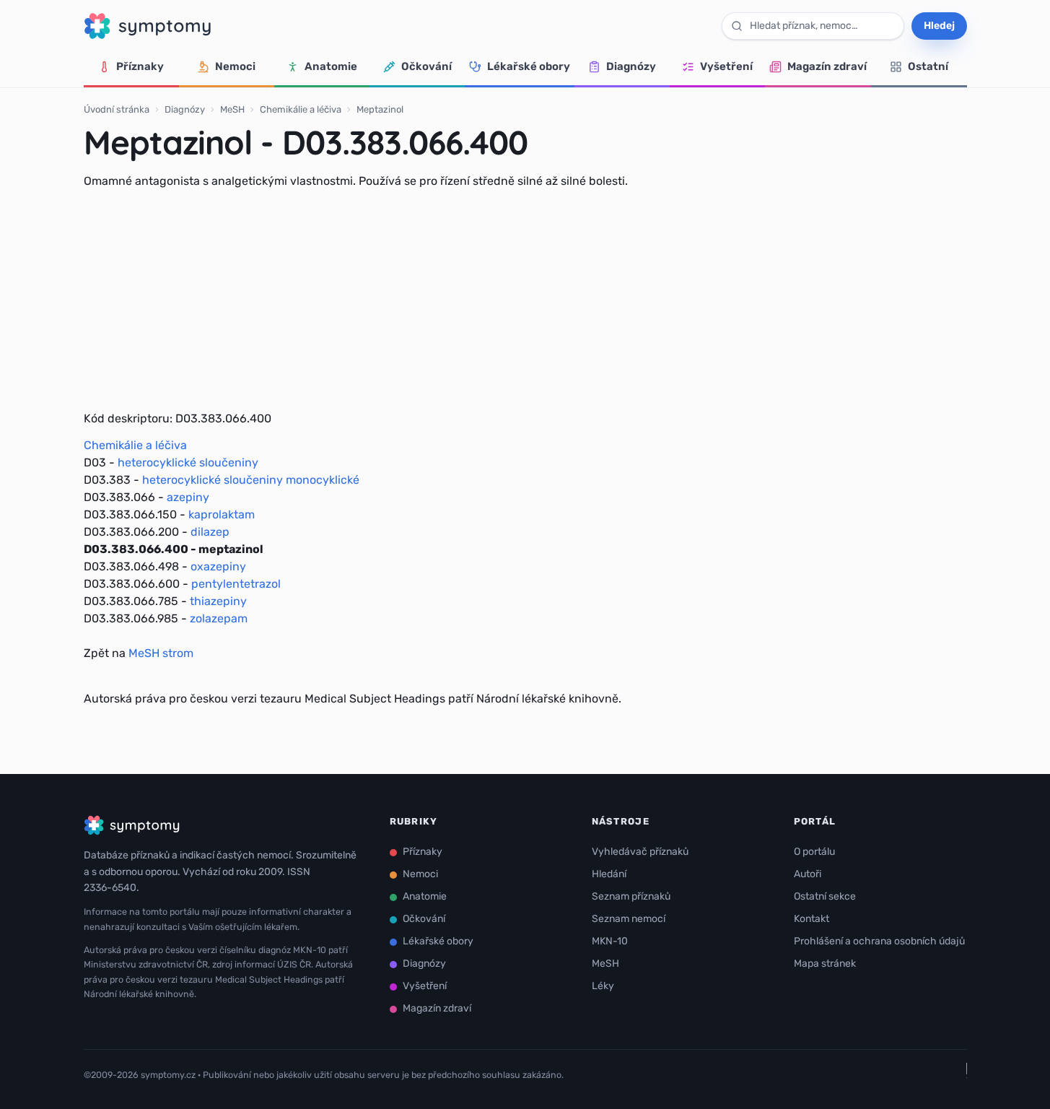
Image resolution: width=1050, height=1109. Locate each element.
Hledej (939, 25)
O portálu (814, 851)
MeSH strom (160, 653)
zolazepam (219, 618)
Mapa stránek (825, 963)
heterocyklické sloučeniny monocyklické (250, 480)
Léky (603, 986)
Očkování (426, 66)
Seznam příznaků (631, 896)
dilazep (210, 532)
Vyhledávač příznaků (640, 851)
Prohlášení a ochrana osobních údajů (879, 941)
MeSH (232, 109)
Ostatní (928, 66)
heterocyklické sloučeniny (188, 462)
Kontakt (811, 919)
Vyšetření (726, 66)
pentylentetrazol (236, 584)
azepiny (188, 497)
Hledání (609, 874)
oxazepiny (218, 566)
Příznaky (140, 66)
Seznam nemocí (628, 919)
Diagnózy (631, 66)
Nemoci (235, 66)
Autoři (807, 874)
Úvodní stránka (116, 109)
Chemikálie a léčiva (300, 109)
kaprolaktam (221, 514)
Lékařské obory (528, 66)
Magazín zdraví (827, 66)
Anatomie (331, 66)
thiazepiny (218, 601)
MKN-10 (610, 941)
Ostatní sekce (825, 896)
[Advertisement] (525, 300)
